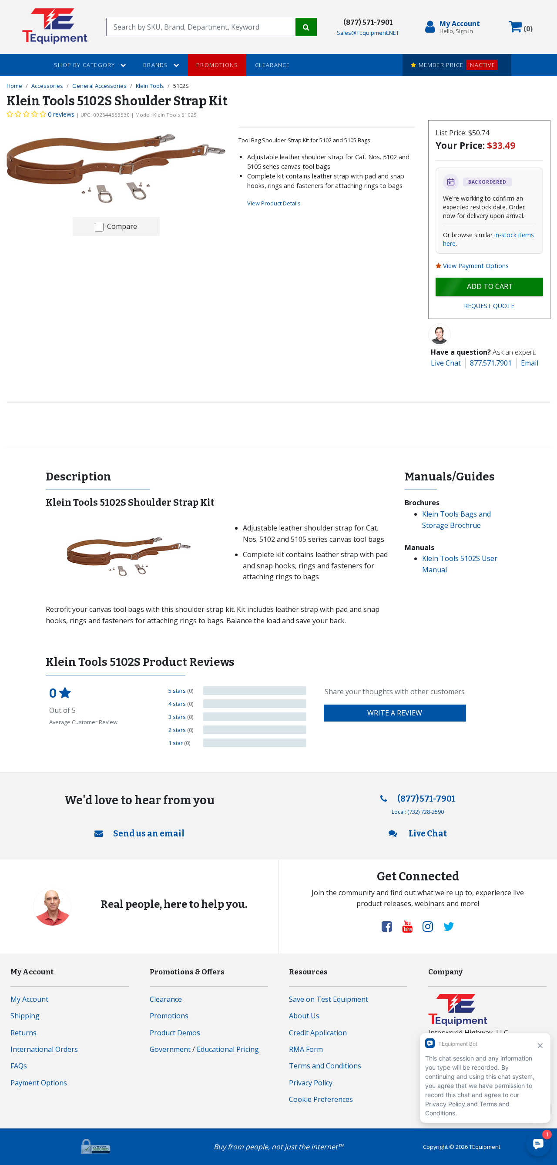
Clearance (272, 65)
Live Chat (446, 363)
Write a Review (394, 713)
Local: (418, 812)
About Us (304, 1016)
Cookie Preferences (321, 1099)
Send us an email (149, 834)
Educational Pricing (228, 1049)
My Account (29, 999)
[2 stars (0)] (254, 729)
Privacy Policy (310, 1083)
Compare (122, 226)
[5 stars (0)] (254, 690)
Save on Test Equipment (328, 999)
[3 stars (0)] (254, 716)
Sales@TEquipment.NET (368, 33)
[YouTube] (410, 926)
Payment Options (38, 1083)
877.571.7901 (491, 363)
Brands (156, 65)
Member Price (455, 65)
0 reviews (61, 114)
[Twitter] (448, 926)
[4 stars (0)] (254, 703)
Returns (23, 1032)
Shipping (25, 1016)
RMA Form (306, 1049)
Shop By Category (85, 65)
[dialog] (454, 27)
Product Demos (175, 1032)
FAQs (18, 1066)
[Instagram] (431, 926)
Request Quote (489, 306)
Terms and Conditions (325, 1066)
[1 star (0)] (254, 743)
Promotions (217, 65)
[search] (201, 27)
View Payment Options (476, 266)
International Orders (44, 1049)
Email (529, 363)
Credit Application (318, 1032)
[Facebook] (390, 926)
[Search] (306, 27)
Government (170, 1049)
